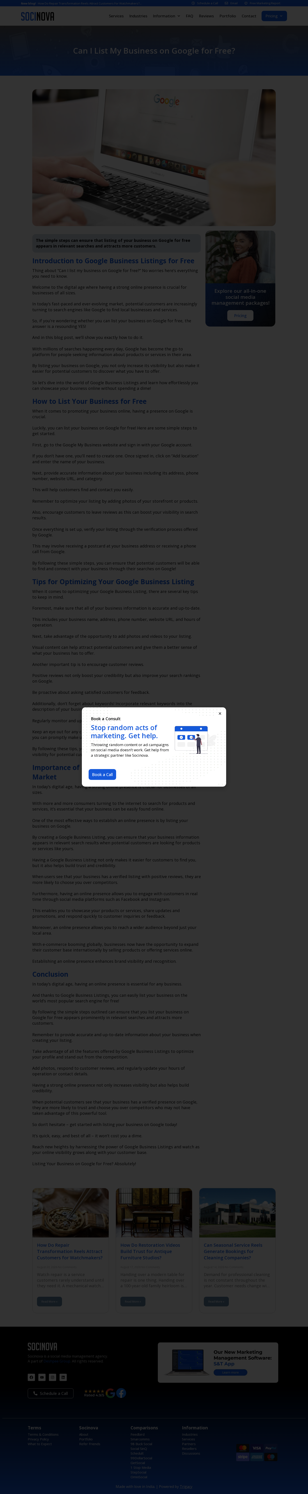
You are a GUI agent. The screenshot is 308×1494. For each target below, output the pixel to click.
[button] (220, 713)
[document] (154, 747)
